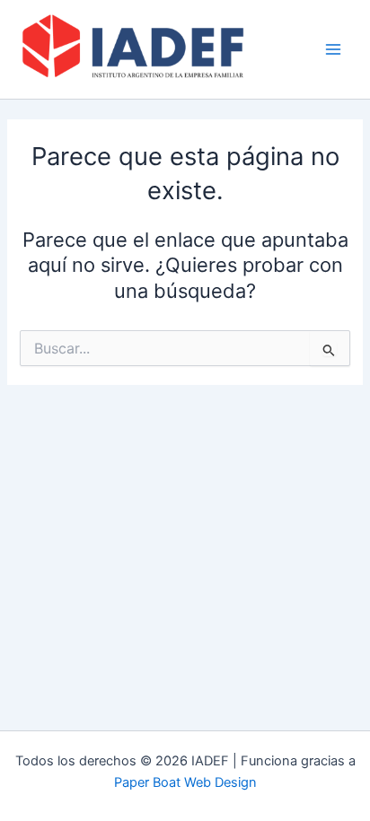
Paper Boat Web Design (185, 782)
